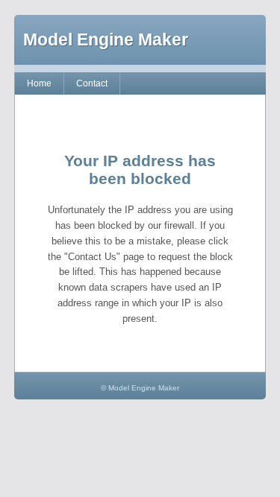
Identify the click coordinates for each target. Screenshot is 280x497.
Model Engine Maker (105, 39)
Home (39, 83)
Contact (92, 83)
